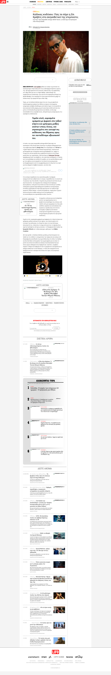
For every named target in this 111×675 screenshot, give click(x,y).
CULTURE (29, 7)
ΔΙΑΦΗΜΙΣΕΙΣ (59, 660)
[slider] (35, 276)
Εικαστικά (49, 4)
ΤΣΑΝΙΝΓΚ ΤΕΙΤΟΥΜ (59, 303)
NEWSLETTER (50, 660)
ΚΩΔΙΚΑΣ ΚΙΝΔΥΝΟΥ (39, 303)
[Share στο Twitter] (61, 170)
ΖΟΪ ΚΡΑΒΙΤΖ (45, 305)
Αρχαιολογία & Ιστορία (62, 4)
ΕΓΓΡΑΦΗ (56, 328)
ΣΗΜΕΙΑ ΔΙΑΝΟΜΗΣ (80, 662)
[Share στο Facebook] (59, 170)
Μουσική (39, 4)
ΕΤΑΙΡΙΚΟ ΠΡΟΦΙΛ (68, 660)
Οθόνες (34, 4)
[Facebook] (85, 70)
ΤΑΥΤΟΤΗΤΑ (33, 660)
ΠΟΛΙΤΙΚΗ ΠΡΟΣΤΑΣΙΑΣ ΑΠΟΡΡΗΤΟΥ (48, 330)
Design (76, 4)
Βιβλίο (54, 4)
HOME (24, 7)
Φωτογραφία (71, 4)
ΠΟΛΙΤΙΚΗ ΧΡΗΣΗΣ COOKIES (66, 662)
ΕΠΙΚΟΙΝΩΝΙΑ (41, 660)
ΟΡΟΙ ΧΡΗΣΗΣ (36, 330)
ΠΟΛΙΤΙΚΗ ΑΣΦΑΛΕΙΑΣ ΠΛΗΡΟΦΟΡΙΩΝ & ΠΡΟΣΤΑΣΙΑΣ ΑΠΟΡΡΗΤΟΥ (41, 662)
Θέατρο (44, 4)
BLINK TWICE (49, 303)
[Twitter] (87, 70)
